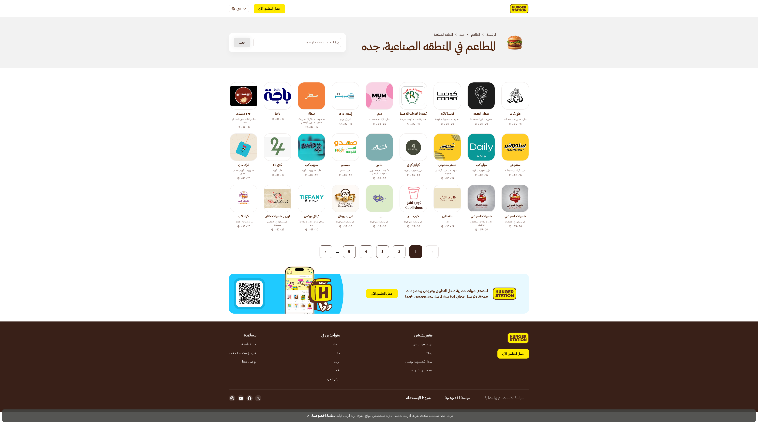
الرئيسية (491, 34)
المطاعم (475, 34)
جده (462, 34)
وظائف (428, 353)
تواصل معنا (249, 361)
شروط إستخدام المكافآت (242, 353)
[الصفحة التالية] (326, 251)
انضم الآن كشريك (421, 370)
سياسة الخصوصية (458, 398)
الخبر (338, 370)
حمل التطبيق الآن (269, 8)
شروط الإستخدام (418, 398)
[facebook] (249, 398)
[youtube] (241, 398)
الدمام (336, 344)
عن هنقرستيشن (422, 344)
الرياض (336, 361)
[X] (258, 398)
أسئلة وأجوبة (248, 344)
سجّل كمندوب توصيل (418, 361)
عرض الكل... (333, 379)
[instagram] (232, 398)
